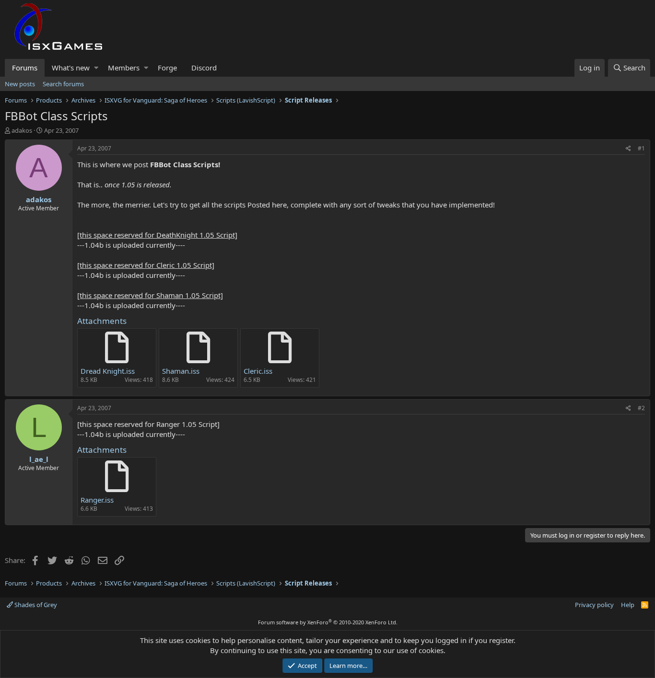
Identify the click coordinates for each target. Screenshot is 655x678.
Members (124, 67)
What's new (71, 67)
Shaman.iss (180, 371)
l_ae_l (38, 459)
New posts (20, 84)
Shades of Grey (35, 604)
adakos (22, 130)
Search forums (63, 84)
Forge (167, 67)
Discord (204, 67)
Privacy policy (594, 604)
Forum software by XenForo (328, 622)
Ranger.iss (97, 500)
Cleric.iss (258, 371)
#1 (641, 148)
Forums (24, 67)
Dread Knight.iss (108, 371)
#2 (641, 408)
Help (627, 604)
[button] (96, 68)
